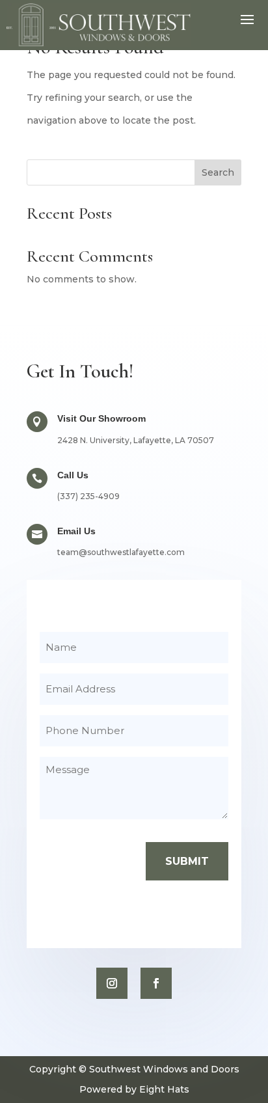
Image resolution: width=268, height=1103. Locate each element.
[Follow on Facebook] (156, 983)
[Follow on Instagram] (111, 983)
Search (218, 172)
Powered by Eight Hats (134, 1089)
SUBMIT (187, 861)
